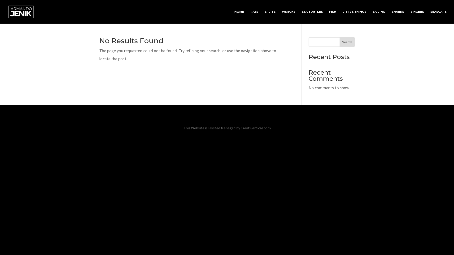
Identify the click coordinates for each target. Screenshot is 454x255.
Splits (270, 11)
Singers (417, 11)
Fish (332, 11)
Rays (254, 11)
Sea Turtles (312, 11)
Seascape (438, 11)
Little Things (354, 11)
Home (239, 11)
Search (347, 42)
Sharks (398, 11)
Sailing (379, 11)
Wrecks (288, 11)
